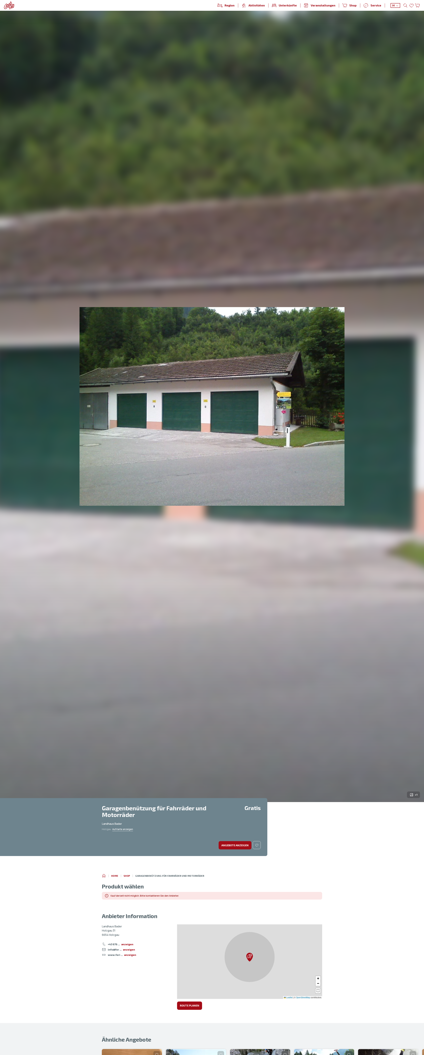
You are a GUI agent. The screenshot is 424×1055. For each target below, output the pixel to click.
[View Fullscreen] (318, 990)
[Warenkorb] (417, 5)
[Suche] (405, 5)
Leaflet (289, 997)
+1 (416, 794)
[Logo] (9, 5)
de (393, 5)
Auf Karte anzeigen (122, 829)
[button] (249, 957)
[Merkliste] (411, 5)
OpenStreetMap (303, 997)
